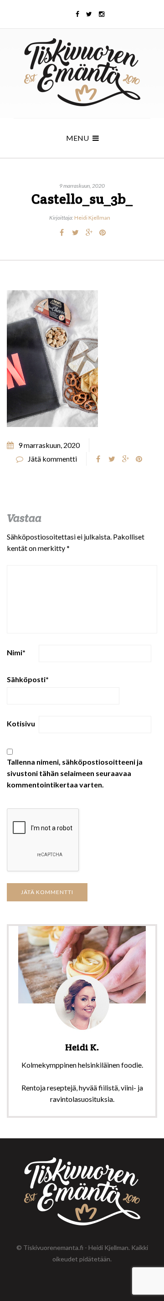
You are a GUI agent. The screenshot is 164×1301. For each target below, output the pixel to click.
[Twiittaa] (75, 232)
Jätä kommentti (52, 458)
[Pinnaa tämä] (102, 232)
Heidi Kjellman (92, 217)
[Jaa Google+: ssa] (89, 232)
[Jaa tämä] (61, 232)
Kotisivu (21, 723)
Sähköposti (28, 679)
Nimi (16, 652)
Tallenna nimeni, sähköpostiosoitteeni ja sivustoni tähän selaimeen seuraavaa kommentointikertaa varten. (75, 773)
